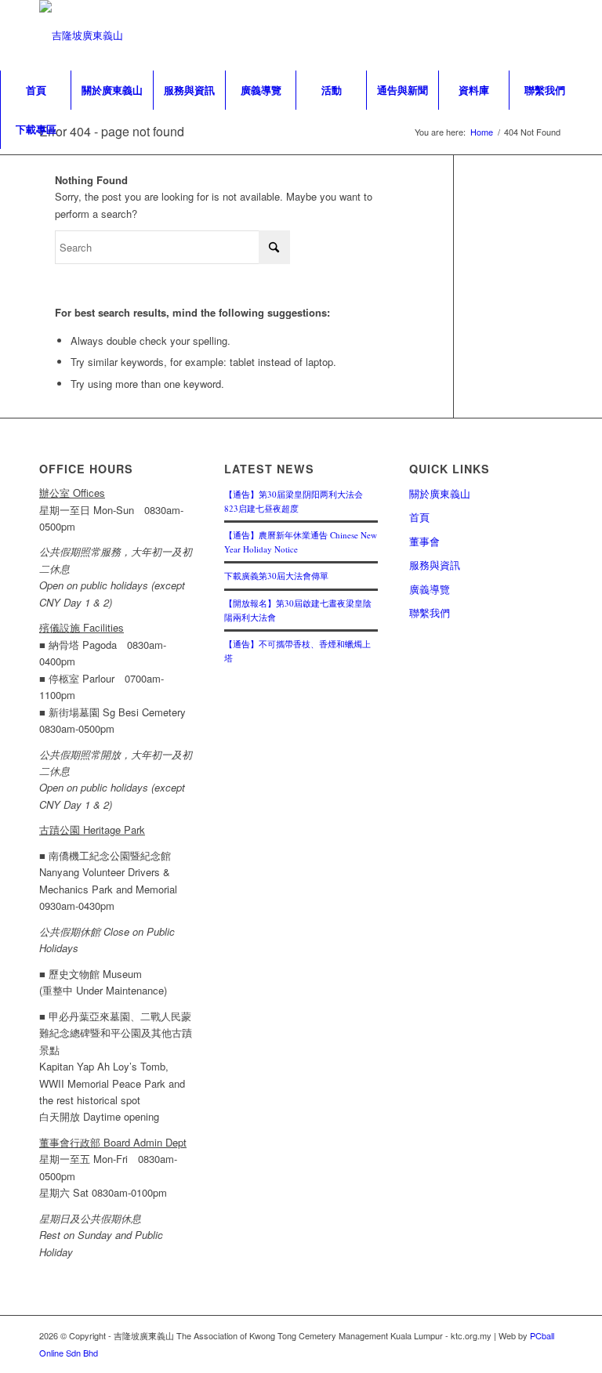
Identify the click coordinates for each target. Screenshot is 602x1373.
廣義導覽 (429, 588)
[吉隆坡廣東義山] (81, 35)
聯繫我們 (429, 612)
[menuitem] (35, 90)
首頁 (419, 516)
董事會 (424, 541)
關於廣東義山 (439, 493)
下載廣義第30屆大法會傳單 (276, 575)
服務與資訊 (434, 564)
